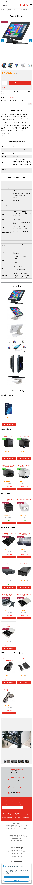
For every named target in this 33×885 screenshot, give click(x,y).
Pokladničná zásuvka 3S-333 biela (9, 625)
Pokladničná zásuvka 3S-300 (24, 564)
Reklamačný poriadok (16, 855)
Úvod (2, 9)
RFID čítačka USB (24, 659)
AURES (12, 97)
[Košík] (27, 5)
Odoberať (27, 807)
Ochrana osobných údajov (16, 853)
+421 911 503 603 (21, 1)
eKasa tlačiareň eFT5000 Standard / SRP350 (24, 435)
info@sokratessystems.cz (18, 841)
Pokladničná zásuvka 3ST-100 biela (8, 595)
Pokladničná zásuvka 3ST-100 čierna (24, 534)
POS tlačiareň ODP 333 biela (24, 499)
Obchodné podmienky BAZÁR (16, 851)
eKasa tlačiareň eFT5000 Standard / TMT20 (8, 435)
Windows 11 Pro (9, 401)
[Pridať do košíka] (9, 424)
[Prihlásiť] (24, 5)
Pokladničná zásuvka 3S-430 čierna (9, 534)
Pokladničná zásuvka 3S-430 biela (24, 595)
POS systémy (23, 9)
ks (6, 83)
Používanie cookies (16, 856)
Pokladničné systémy (11, 9)
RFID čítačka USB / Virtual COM (8, 690)
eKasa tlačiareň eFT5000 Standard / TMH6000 (8, 466)
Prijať (16, 877)
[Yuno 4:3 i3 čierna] (16, 33)
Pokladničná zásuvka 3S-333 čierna (9, 564)
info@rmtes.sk (11, 1)
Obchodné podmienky (17, 850)
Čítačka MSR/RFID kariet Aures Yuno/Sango (9, 659)
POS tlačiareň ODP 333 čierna (8, 500)
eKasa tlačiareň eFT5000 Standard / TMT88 (24, 466)
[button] (20, 5)
